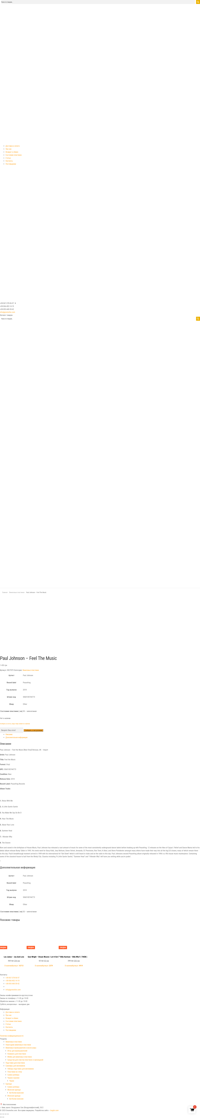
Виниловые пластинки (16, 592)
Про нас (9, 149)
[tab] (103, 734)
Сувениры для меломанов (15, 1066)
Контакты (9, 161)
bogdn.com (54, 1110)
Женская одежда (13, 1096)
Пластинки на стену (14, 1072)
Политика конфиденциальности (11, 1036)
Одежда (9, 1084)
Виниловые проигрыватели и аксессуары (21, 1048)
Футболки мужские (16, 1093)
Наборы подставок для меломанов (20, 1069)
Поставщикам (11, 164)
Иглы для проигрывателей (17, 1051)
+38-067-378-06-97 (12, 978)
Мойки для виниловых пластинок (19, 1057)
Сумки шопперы (13, 1075)
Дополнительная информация (16, 737)
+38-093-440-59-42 (12, 984)
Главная (5, 592)
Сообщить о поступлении (33, 730)
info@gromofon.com (7, 312)
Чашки (11, 1081)
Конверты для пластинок (16, 1054)
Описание (9, 734)
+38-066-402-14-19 (12, 981)
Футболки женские (16, 1099)
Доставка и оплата (13, 146)
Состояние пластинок (14, 155)
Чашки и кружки (13, 1078)
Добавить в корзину (14, 927)
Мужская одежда (14, 1090)
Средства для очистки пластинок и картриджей (25, 1060)
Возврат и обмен (12, 152)
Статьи (8, 158)
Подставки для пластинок (15, 1063)
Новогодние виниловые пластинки (18, 1045)
